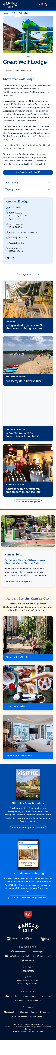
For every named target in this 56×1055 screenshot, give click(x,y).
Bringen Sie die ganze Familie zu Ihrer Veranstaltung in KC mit (26, 327)
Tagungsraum (12, 189)
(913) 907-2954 (15, 248)
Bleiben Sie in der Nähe (18, 756)
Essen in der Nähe (15, 706)
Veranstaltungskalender (41, 996)
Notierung (7, 13)
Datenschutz (36, 1024)
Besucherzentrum (33, 1000)
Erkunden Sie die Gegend (17, 582)
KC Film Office (36, 1016)
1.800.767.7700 (28, 971)
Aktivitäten (19, 1000)
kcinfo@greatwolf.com (18, 237)
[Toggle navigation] (51, 5)
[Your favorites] (40, 5)
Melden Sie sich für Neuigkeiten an (28, 898)
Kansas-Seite (14, 207)
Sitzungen (24, 1012)
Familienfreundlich (15, 485)
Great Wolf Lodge (21, 13)
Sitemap (27, 1024)
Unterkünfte (8, 70)
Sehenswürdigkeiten (23, 70)
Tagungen (11, 321)
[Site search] (45, 5)
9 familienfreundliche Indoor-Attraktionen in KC (22, 435)
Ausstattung (11, 182)
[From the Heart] (28, 915)
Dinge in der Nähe (15, 657)
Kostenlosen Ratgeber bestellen (28, 828)
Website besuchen (16, 242)
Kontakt (25, 996)
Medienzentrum (10, 1012)
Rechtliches (18, 1024)
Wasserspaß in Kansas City (23, 381)
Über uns (9, 996)
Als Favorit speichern (26, 172)
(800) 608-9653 (16, 251)
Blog (17, 996)
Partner (34, 1012)
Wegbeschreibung (16, 219)
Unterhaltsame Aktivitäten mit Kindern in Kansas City (23, 490)
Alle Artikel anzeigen (26, 502)
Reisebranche (46, 1012)
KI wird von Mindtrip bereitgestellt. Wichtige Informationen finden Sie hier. (28, 1028)
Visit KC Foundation (19, 1016)
